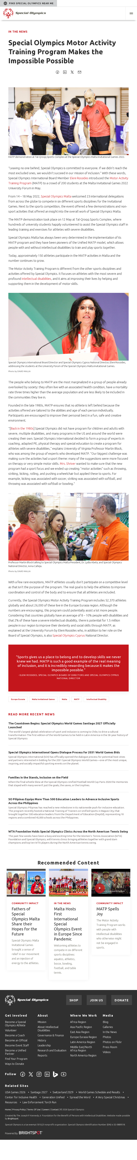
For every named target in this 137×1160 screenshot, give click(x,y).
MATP (76, 699)
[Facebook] (23, 1076)
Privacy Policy (19, 1109)
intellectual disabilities (36, 278)
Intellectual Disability (96, 699)
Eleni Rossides (79, 178)
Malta (64, 699)
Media (108, 1015)
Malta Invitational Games (43, 699)
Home (8, 1109)
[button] (131, 13)
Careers (45, 1109)
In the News (18, 31)
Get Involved (16, 1015)
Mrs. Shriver (68, 463)
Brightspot (13, 1118)
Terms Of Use (33, 1109)
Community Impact (25, 903)
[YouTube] (63, 1076)
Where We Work (83, 1015)
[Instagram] (39, 1076)
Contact (55, 1109)
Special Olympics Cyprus (69, 635)
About (43, 1015)
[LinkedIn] (47, 1076)
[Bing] (55, 1076)
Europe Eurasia (18, 699)
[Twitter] (31, 1076)
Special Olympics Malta (56, 196)
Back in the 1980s (22, 428)
